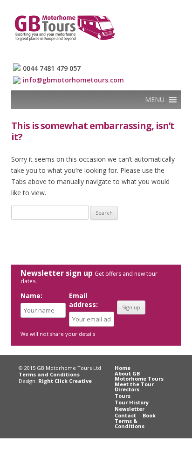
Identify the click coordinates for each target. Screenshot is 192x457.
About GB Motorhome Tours (139, 376)
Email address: (83, 300)
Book (149, 415)
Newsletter (129, 408)
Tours (122, 395)
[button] (155, 99)
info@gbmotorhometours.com (73, 79)
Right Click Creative (65, 380)
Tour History (132, 402)
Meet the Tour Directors (134, 387)
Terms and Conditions (49, 374)
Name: (31, 295)
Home (122, 367)
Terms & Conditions (129, 423)
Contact (125, 415)
